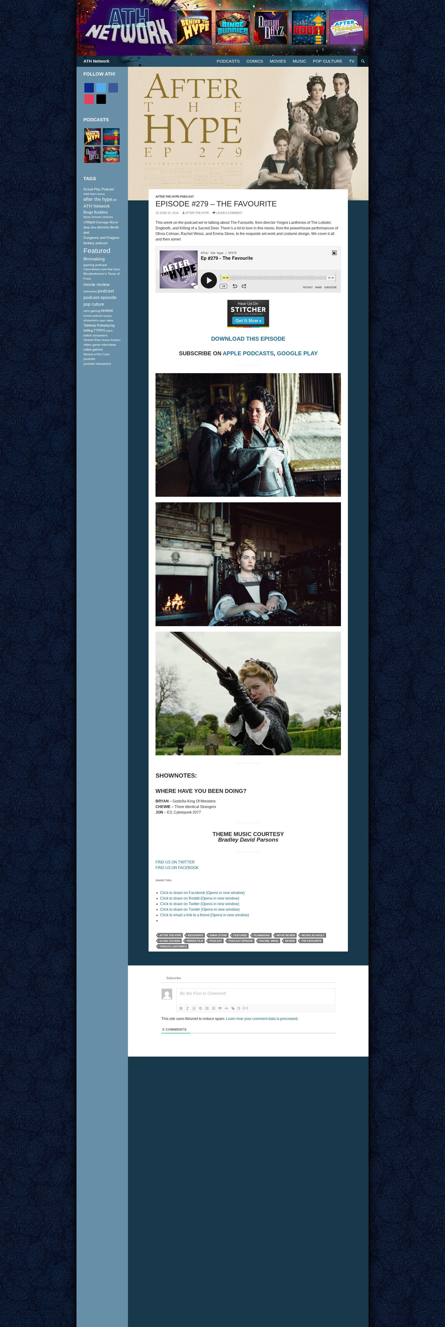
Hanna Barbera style (95, 269)
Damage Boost (107, 222)
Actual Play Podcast (98, 189)
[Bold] (181, 1008)
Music (299, 61)
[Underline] (194, 1008)
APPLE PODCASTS (248, 353)
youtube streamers (97, 363)
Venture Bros (92, 340)
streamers (90, 320)
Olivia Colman (169, 940)
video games (93, 349)
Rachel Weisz (269, 940)
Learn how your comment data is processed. (262, 1019)
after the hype (170, 935)
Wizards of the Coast (96, 354)
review (290, 940)
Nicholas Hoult (313, 935)
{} (239, 1008)
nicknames (90, 291)
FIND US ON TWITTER (175, 862)
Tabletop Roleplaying (98, 325)
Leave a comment (229, 213)
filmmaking (262, 935)
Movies (278, 61)
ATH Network (96, 61)
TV (351, 61)
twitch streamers (95, 335)
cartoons (107, 217)
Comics (254, 61)
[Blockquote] (220, 1008)
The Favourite (311, 940)
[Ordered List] (207, 1008)
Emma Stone (218, 935)
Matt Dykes (113, 269)
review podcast (92, 315)
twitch (109, 330)
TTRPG (99, 330)
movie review (286, 935)
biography (195, 935)
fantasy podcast (95, 243)
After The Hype (197, 213)
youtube (89, 359)
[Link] (233, 1008)
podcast (216, 940)
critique (89, 222)
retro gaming (91, 311)
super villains (106, 320)
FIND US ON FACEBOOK (177, 868)
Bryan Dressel (92, 217)
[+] (245, 1008)
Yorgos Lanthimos (173, 946)
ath (115, 200)
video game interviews (99, 344)
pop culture (93, 304)
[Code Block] (226, 1008)
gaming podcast (95, 265)
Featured (240, 935)
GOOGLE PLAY (297, 353)
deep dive (89, 227)
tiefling (88, 330)
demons (103, 227)
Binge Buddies (95, 212)
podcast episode (241, 940)
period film (195, 940)
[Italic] (187, 1008)
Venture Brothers (111, 340)
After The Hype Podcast (175, 196)
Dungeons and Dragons (101, 238)
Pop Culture (327, 61)
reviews (107, 315)
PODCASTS (228, 61)
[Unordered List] (213, 1008)
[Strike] (200, 1008)
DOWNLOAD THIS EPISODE (248, 339)
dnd (86, 232)
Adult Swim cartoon (94, 193)
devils (114, 227)
